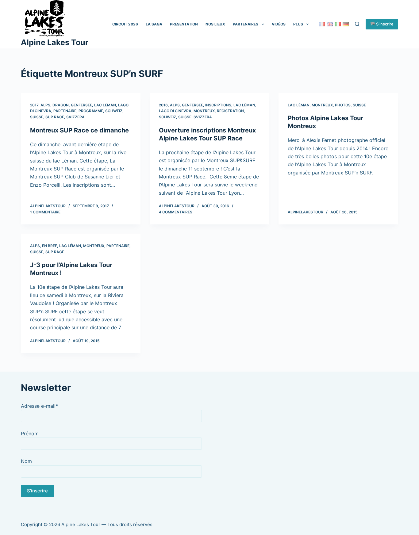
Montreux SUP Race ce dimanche (79, 130)
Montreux (204, 111)
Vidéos (279, 24)
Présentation (184, 24)
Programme (91, 111)
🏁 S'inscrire (382, 23)
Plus (298, 24)
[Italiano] (338, 24)
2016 (163, 105)
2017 (34, 105)
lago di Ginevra (175, 111)
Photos (343, 105)
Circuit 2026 (125, 24)
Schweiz (113, 111)
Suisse (36, 117)
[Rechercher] (357, 24)
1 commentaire (45, 212)
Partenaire (64, 111)
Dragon (60, 105)
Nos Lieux (215, 24)
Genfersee (81, 105)
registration (230, 111)
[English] (330, 24)
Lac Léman (105, 105)
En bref (49, 245)
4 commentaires (175, 212)
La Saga (154, 24)
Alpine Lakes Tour (54, 42)
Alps (45, 105)
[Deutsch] (346, 24)
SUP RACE (54, 117)
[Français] (322, 24)
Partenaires (245, 24)
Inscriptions (218, 105)
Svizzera (75, 117)
